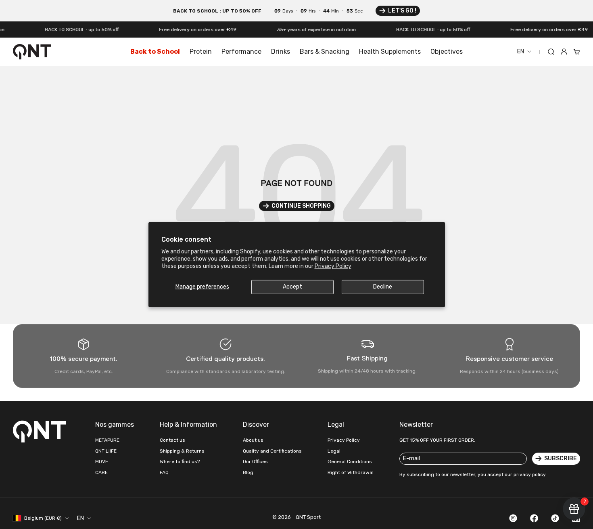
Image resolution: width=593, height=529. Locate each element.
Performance (241, 51)
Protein (201, 51)
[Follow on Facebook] (534, 518)
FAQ (164, 472)
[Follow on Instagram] (513, 518)
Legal (334, 451)
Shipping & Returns (182, 451)
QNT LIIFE (106, 451)
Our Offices (255, 461)
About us (253, 440)
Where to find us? (180, 461)
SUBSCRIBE (560, 458)
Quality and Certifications (272, 451)
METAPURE (107, 440)
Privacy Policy (333, 266)
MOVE (101, 461)
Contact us (172, 440)
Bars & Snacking (324, 51)
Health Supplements (390, 51)
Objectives (446, 51)
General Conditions (350, 461)
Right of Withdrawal (351, 472)
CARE (101, 472)
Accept (292, 286)
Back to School (155, 51)
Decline (382, 286)
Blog (248, 472)
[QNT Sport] (41, 431)
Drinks (280, 51)
